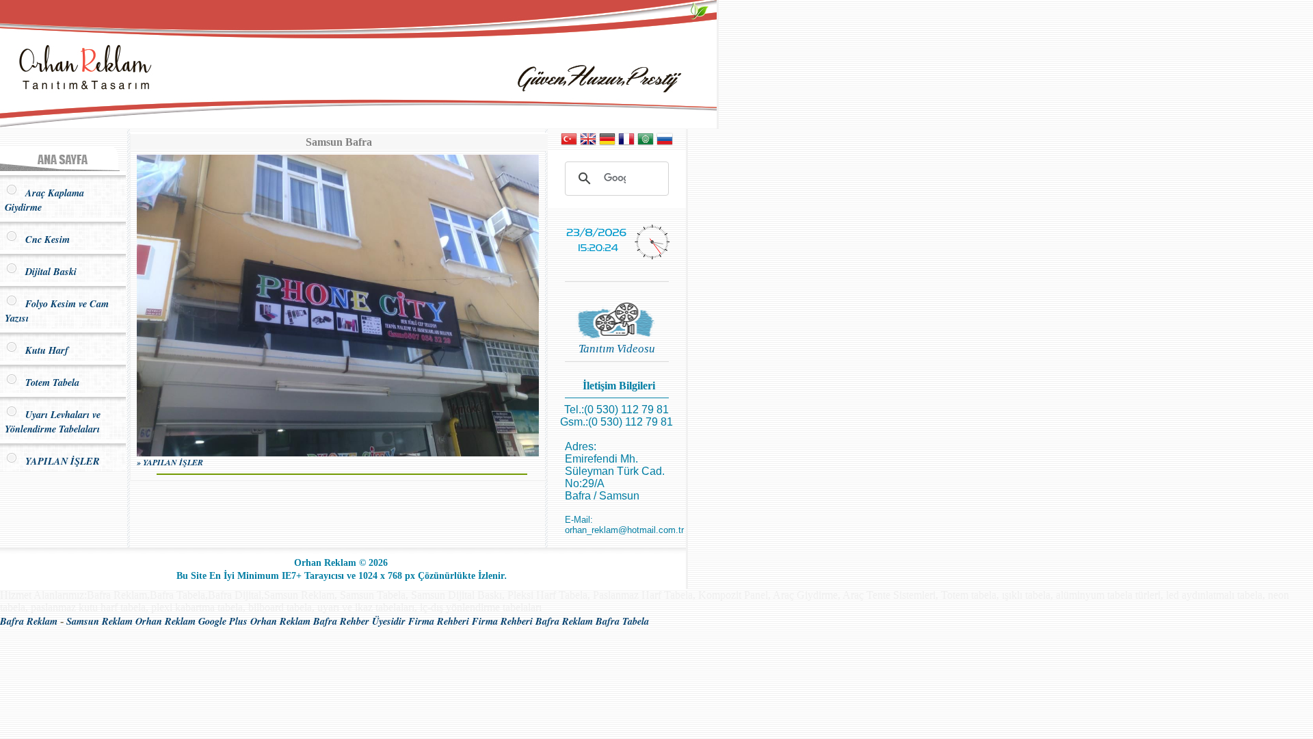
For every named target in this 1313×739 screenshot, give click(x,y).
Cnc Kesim (44, 239)
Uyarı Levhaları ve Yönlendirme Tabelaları (53, 421)
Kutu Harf (43, 350)
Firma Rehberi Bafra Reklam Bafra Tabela (560, 621)
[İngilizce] (588, 143)
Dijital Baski (47, 271)
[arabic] (645, 143)
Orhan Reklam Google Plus (191, 621)
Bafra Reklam (28, 621)
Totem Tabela (48, 382)
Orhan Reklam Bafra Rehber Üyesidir (328, 621)
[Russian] (664, 143)
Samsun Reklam (99, 621)
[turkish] (569, 143)
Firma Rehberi (438, 621)
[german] (607, 143)
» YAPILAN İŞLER (170, 462)
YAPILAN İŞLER (59, 461)
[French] (626, 143)
